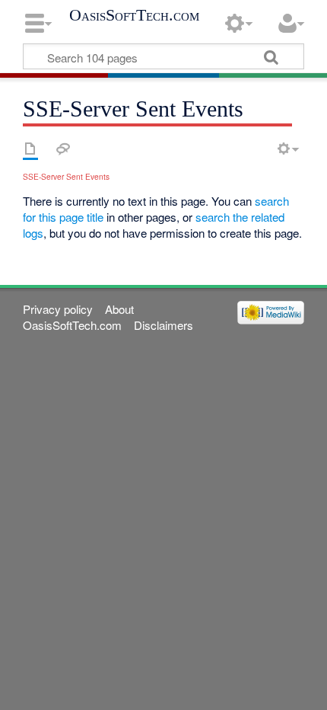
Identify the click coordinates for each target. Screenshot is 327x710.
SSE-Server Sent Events (66, 176)
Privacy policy (58, 309)
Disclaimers (163, 325)
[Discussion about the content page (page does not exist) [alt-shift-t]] (63, 148)
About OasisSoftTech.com (78, 317)
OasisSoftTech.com (134, 15)
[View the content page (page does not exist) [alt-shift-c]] (30, 148)
